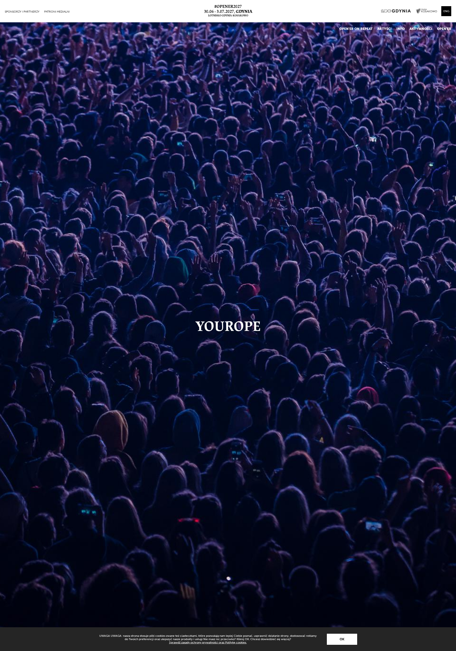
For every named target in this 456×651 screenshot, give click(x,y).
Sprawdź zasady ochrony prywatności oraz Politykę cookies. (208, 642)
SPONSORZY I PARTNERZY (22, 11)
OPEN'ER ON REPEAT (356, 29)
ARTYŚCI (384, 29)
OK (342, 639)
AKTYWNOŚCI (420, 29)
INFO (400, 29)
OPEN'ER (444, 29)
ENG (446, 11)
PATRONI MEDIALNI (57, 11)
